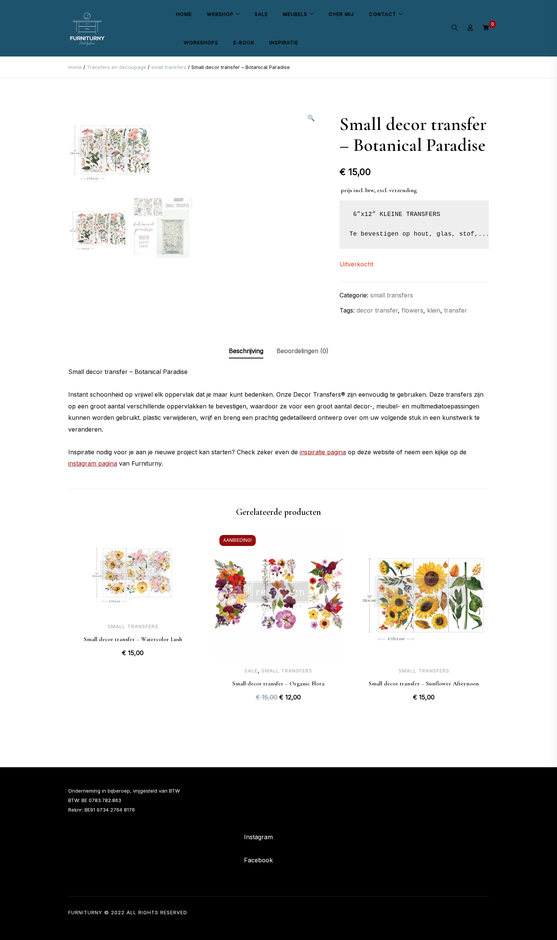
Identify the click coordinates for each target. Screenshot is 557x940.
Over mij (341, 14)
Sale (261, 14)
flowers (412, 310)
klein (433, 310)
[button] (311, 118)
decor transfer (377, 310)
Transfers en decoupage (116, 67)
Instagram (258, 837)
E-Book (243, 42)
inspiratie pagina (323, 452)
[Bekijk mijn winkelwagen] (486, 28)
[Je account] (470, 28)
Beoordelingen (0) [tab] (303, 351)
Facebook (258, 860)
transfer (455, 310)
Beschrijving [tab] (246, 351)
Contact (382, 14)
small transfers (168, 67)
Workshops (201, 42)
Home (184, 14)
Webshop (220, 14)
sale (251, 671)
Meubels (295, 14)
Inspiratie (283, 42)
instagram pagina (92, 463)
